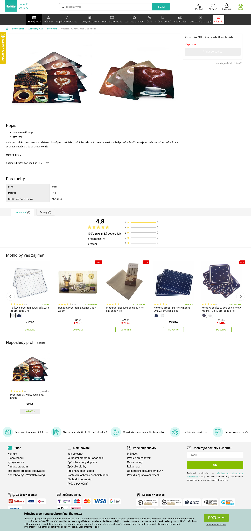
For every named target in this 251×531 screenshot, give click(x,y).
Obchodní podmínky (79, 479)
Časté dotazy (135, 462)
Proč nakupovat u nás (80, 471)
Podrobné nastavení (216, 524)
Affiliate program (18, 466)
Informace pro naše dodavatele (26, 471)
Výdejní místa (16, 462)
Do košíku (30, 329)
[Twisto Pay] (64, 501)
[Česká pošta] (31, 501)
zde (97, 526)
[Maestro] (77, 501)
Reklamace (133, 466)
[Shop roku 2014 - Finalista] (227, 502)
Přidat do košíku (212, 51)
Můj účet (132, 453)
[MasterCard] (87, 501)
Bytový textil (18, 28)
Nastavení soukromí (169, 524)
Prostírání (52, 28)
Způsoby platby (76, 466)
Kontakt (12, 453)
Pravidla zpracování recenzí (143, 475)
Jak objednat (75, 453)
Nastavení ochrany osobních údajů (88, 475)
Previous (10, 296)
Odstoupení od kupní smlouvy (145, 471)
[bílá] (13, 315)
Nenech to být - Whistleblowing (26, 475)
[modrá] (19, 315)
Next (240, 296)
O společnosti (16, 458)
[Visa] (100, 501)
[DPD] (41, 501)
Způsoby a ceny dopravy (82, 462)
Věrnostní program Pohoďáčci (85, 458)
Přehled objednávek (139, 458)
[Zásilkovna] (16, 501)
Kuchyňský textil (35, 28)
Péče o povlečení (77, 483)
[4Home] (8, 28)
